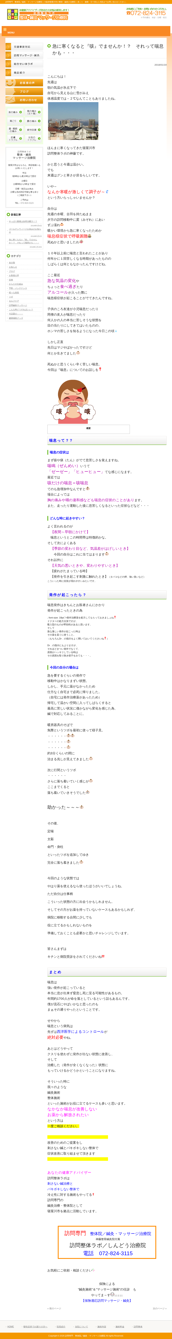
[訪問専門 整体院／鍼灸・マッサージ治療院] (38, 19)
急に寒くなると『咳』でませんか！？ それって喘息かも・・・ (24, 241)
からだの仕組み (16, 284)
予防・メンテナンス (18, 288)
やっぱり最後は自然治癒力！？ (23, 221)
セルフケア (14, 301)
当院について (81, 1326)
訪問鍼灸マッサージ (18, 305)
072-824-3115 (27, 203)
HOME (10, 1326)
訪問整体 (138, 1326)
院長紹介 (61, 1326)
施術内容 (101, 1326)
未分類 (12, 263)
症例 (11, 280)
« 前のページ (54, 1308)
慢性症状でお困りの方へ (35, 1326)
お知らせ (13, 267)
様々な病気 (14, 292)
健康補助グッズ (16, 318)
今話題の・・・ (16, 314)
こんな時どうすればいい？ (21, 309)
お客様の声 (14, 275)
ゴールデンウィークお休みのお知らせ (25, 230)
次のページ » (160, 1308)
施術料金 (120, 1326)
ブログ (12, 271)
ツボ (11, 297)
